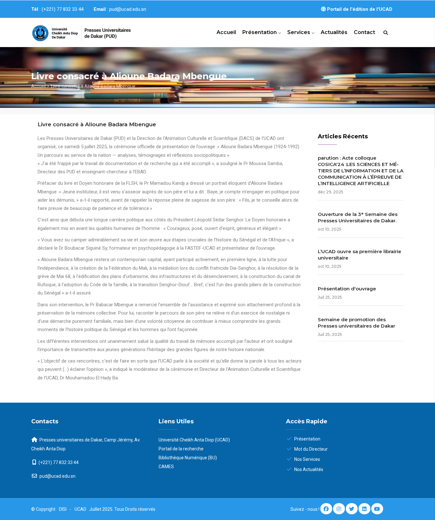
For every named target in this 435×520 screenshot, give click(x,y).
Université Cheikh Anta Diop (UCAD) (194, 439)
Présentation (260, 32)
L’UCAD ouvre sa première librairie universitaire (359, 254)
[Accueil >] (74, 30)
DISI (63, 509)
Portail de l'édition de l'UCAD (359, 9)
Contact (364, 32)
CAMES (166, 466)
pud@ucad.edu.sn (57, 476)
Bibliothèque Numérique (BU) (188, 457)
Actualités (334, 32)
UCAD (81, 509)
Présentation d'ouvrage (347, 289)
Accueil (226, 32)
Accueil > (40, 86)
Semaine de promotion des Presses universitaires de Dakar (356, 322)
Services (299, 32)
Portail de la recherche (181, 448)
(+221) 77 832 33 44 (59, 462)
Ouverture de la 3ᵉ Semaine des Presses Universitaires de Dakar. (357, 217)
